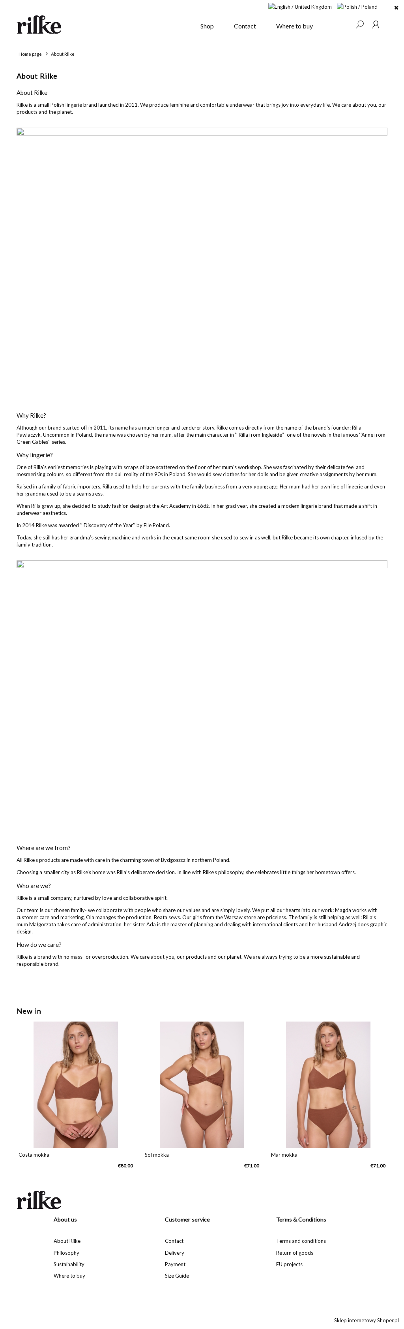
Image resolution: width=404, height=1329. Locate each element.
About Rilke (67, 1241)
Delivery (174, 1253)
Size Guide (177, 1275)
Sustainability (69, 1264)
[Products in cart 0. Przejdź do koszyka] (343, 24)
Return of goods (294, 1253)
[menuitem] (207, 26)
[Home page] (104, 24)
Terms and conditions (301, 1241)
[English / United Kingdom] (300, 6)
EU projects (289, 1264)
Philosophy (66, 1253)
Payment (175, 1264)
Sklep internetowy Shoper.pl (366, 1320)
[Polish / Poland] (357, 6)
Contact (174, 1241)
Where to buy (69, 1275)
